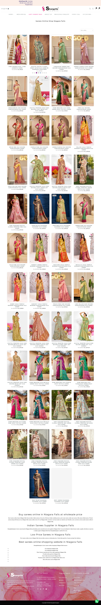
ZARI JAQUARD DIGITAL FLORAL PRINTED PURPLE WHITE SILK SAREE (61, 462)
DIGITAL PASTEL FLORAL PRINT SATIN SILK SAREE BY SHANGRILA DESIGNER (39, 68)
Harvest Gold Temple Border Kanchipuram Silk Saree (39, 305)
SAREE (11, 14)
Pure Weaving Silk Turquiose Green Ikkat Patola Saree (83, 384)
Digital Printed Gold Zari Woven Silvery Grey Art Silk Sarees (61, 345)
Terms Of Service (78, 582)
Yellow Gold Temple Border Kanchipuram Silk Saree (83, 148)
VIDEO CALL (76, 14)
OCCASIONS (87, 14)
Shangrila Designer (54, 602)
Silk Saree (61, 580)
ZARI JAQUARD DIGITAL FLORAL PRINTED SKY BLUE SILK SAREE (84, 423)
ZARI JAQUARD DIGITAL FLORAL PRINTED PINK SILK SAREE (17, 227)
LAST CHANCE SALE (35, 14)
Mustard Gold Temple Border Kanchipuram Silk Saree (61, 266)
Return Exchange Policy (79, 580)
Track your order (77, 593)
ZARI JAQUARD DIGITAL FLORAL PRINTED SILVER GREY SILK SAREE (84, 462)
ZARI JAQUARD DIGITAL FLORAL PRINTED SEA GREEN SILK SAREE (61, 423)
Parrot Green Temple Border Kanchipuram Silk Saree (39, 266)
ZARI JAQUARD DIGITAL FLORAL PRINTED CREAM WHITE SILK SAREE (84, 188)
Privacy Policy (77, 577)
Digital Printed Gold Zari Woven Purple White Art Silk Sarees (61, 188)
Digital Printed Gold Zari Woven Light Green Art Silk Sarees (39, 188)
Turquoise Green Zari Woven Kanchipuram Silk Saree (62, 68)
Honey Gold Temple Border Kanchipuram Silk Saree (17, 305)
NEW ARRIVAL (21, 14)
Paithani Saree (62, 582)
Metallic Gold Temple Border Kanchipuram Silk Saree (83, 266)
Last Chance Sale (63, 577)
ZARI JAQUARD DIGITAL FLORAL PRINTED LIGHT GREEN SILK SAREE (17, 462)
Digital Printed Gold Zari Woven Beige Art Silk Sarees (17, 384)
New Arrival (61, 585)
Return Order (77, 590)
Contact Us (76, 585)
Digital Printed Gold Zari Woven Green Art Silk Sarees (83, 345)
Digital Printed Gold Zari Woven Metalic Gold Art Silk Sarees (17, 345)
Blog (75, 588)
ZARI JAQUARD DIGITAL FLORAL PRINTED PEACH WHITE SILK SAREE (39, 462)
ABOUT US (48, 14)
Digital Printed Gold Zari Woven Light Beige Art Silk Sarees (39, 109)
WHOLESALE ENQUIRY (61, 14)
